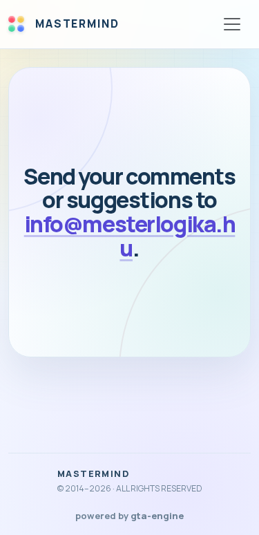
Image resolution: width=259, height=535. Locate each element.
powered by (129, 515)
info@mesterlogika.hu (130, 236)
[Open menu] (232, 24)
